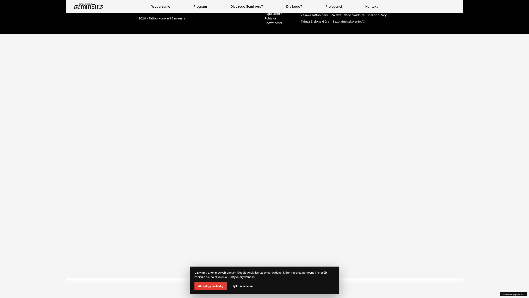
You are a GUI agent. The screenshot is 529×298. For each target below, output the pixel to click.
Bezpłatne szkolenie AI (348, 21)
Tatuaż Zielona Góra (315, 21)
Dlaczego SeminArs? (246, 6)
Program (200, 6)
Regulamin (272, 13)
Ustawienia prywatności (513, 294)
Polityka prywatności (242, 277)
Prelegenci (333, 6)
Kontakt (371, 6)
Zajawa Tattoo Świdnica (348, 15)
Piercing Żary (377, 15)
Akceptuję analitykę (210, 286)
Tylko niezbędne (242, 286)
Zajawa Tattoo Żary (314, 15)
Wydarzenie (160, 6)
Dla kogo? (294, 6)
